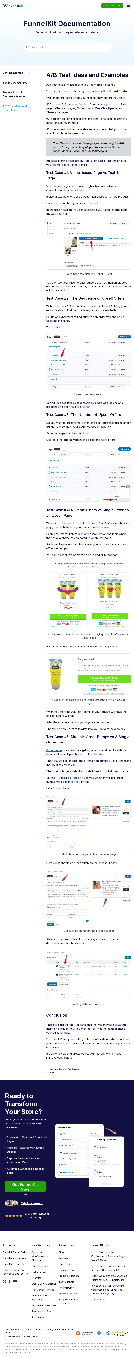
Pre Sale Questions (69, 1275)
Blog (61, 1252)
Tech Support (66, 1281)
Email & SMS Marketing (44, 1283)
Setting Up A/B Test (15, 82)
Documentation (67, 1270)
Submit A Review (68, 1293)
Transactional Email (42, 1311)
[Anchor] (56, 178)
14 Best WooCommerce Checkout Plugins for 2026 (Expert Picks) (109, 1277)
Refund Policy (66, 1287)
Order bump (54, 750)
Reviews (63, 1258)
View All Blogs (98, 1299)
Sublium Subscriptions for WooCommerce (15, 1272)
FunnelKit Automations (14, 1258)
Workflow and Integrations (39, 1297)
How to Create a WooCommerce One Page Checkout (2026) (108, 1268)
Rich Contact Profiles (43, 1289)
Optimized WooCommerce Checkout (40, 1256)
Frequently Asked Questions (68, 1301)
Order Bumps (39, 1272)
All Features (38, 1317)
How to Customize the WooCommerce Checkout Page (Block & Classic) (108, 1256)
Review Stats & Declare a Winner (14, 94)
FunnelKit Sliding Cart (14, 1264)
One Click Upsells (41, 1266)
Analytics (36, 1277)
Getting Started (13, 72)
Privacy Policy (31, 1337)
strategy (75, 777)
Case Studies (66, 1264)
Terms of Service (13, 1337)
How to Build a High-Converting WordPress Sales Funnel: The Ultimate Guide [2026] (108, 1289)
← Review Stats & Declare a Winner (62, 1071)
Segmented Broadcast (44, 1305)
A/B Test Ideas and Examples (15, 108)
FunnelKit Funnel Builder (15, 1252)
